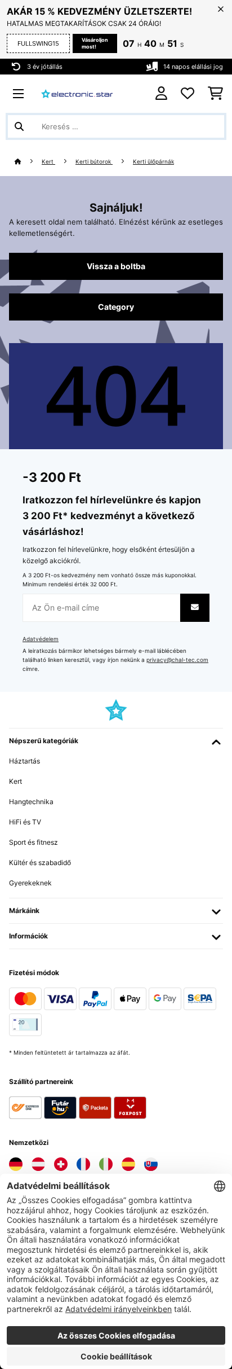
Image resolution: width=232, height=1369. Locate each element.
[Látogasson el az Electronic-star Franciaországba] (83, 1164)
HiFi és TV (25, 822)
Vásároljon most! (95, 43)
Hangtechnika (31, 801)
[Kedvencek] (187, 94)
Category (116, 306)
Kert (48, 161)
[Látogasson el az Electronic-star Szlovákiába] (151, 1164)
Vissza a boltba (116, 266)
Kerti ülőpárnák (153, 161)
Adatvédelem (41, 639)
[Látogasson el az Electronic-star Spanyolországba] (128, 1164)
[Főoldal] (28, 161)
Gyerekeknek (30, 883)
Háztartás (24, 761)
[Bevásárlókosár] (215, 94)
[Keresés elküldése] (19, 126)
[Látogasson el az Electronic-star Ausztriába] (38, 1164)
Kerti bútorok (94, 161)
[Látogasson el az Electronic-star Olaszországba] (106, 1164)
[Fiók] (161, 93)
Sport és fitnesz (33, 842)
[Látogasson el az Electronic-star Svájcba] (61, 1164)
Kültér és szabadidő (40, 862)
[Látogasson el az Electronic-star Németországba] (16, 1164)
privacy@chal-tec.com (177, 660)
